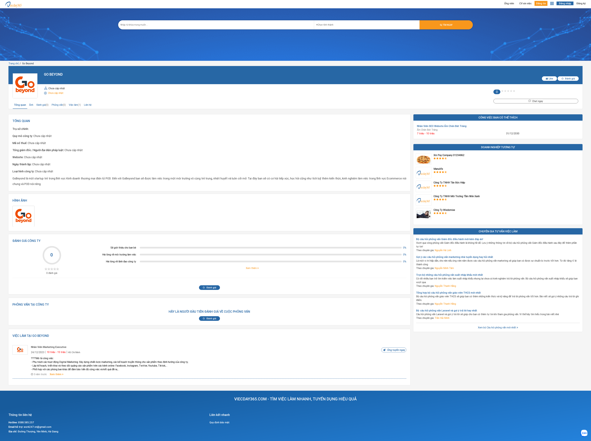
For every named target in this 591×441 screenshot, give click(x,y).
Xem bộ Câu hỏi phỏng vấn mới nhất (497, 327)
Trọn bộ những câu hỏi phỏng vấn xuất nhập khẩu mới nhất (449, 274)
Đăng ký (581, 3)
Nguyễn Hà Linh (443, 250)
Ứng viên (509, 3)
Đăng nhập (565, 3)
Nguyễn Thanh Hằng (445, 285)
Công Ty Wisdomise (444, 209)
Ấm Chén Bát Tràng (427, 129)
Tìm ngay (447, 25)
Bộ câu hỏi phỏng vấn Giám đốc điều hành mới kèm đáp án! (449, 239)
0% (404, 247)
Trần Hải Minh (442, 317)
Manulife (438, 168)
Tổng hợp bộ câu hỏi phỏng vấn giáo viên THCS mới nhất (448, 292)
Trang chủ (13, 63)
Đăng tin (541, 3)
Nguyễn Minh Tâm (444, 268)
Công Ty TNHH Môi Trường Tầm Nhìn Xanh (457, 196)
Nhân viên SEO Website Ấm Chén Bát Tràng (441, 126)
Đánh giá (569, 78)
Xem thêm (56, 374)
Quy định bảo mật (219, 422)
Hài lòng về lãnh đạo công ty (121, 261)
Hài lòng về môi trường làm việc (119, 254)
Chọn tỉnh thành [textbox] (324, 24)
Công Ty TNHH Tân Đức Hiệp (449, 182)
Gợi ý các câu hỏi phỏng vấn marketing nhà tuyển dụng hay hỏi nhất (454, 257)
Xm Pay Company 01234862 (449, 155)
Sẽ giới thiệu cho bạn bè (123, 247)
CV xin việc (525, 3)
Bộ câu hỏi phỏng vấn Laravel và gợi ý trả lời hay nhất (446, 310)
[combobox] (367, 23)
